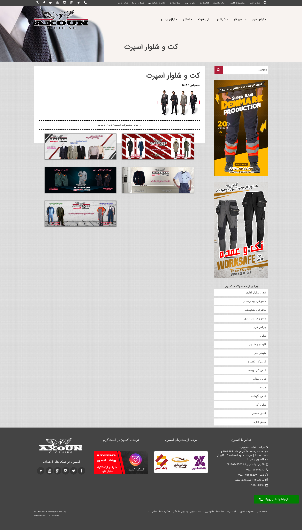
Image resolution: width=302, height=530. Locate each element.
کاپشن (221, 19)
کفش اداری (259, 421)
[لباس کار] (80, 213)
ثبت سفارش (174, 3)
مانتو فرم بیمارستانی (254, 301)
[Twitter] (50, 3)
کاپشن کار (260, 352)
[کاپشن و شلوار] (80, 180)
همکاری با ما (138, 3)
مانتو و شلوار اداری (255, 318)
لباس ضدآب (259, 378)
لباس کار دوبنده (257, 370)
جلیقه (263, 387)
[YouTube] (57, 3)
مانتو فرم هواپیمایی (255, 309)
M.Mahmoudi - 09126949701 (47, 515)
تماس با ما (123, 3)
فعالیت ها (204, 3)
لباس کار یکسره (257, 361)
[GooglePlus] (71, 3)
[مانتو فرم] (158, 146)
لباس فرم (258, 19)
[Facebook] (44, 3)
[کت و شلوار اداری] (80, 146)
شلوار (262, 335)
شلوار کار (260, 404)
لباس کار (239, 19)
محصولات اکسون (237, 3)
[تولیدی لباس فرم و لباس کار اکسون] (61, 446)
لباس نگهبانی (258, 396)
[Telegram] (78, 3)
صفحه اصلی (254, 3)
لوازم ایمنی (168, 19)
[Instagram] (64, 3)
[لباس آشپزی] (158, 180)
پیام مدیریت (219, 3)
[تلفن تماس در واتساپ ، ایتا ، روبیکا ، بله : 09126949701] (85, 3)
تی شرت (203, 19)
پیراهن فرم (260, 327)
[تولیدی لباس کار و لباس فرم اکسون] (61, 19)
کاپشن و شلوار (257, 344)
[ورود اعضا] (37, 3)
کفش (186, 19)
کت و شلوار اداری (256, 292)
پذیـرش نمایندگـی (156, 3)
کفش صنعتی (259, 413)
